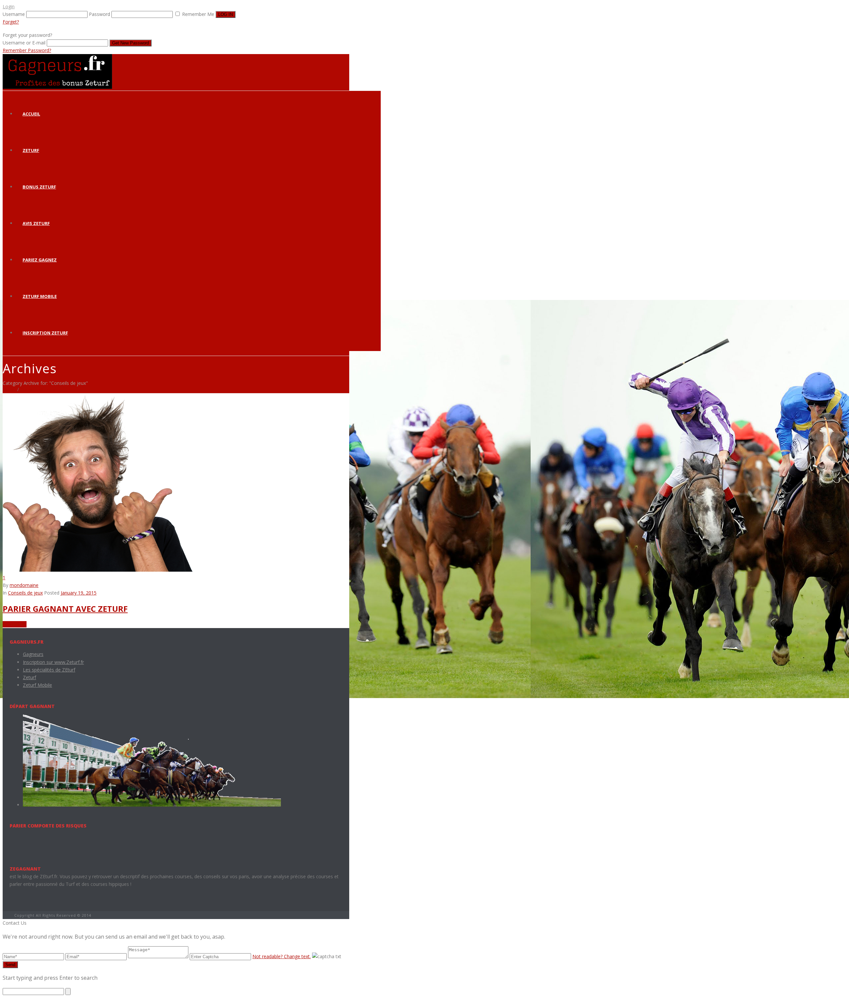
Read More (15, 624)
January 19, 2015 (79, 593)
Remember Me (198, 14)
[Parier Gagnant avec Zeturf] (98, 570)
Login (9, 6)
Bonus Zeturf (39, 187)
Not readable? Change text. (281, 956)
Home (9, 389)
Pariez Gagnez (40, 260)
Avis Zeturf (36, 223)
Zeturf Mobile (40, 296)
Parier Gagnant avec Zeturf (65, 608)
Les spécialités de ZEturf (49, 670)
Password (99, 14)
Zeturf (31, 150)
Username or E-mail (24, 42)
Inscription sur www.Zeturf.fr (53, 662)
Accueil (31, 114)
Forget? (11, 22)
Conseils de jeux (37, 389)
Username (14, 14)
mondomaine (24, 585)
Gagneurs (33, 654)
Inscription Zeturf (45, 333)
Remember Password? (27, 50)
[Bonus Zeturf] (57, 87)
